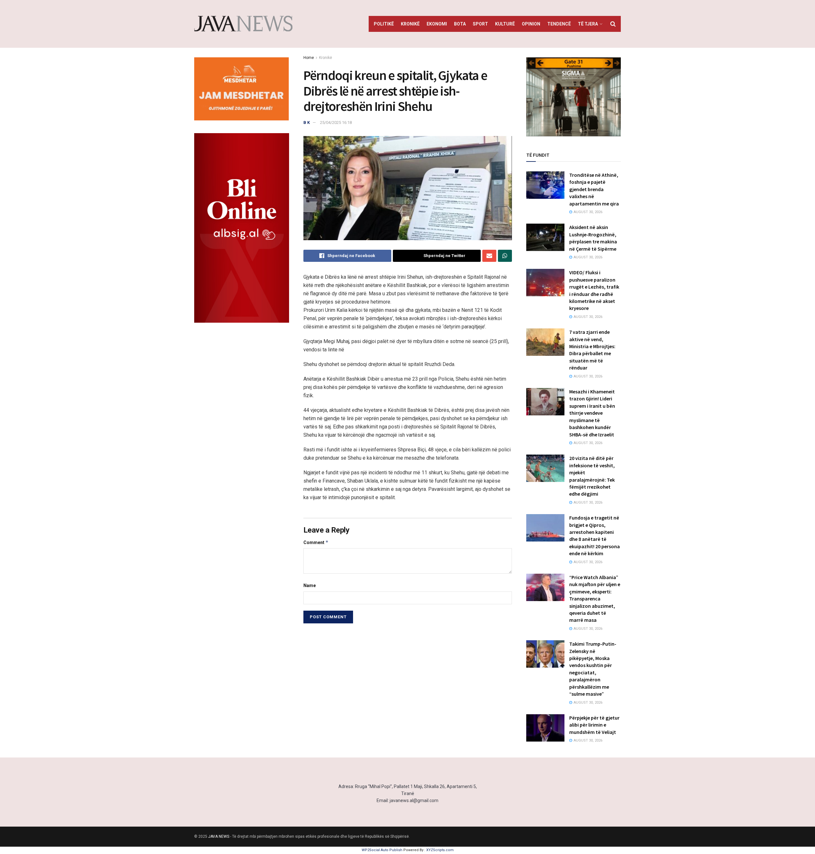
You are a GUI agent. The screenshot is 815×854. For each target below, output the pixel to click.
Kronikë (410, 23)
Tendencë (559, 23)
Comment (316, 542)
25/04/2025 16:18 (336, 122)
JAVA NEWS (218, 836)
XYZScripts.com (440, 850)
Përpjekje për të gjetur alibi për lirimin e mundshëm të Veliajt (594, 724)
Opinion (531, 23)
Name (309, 585)
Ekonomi (437, 23)
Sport (480, 23)
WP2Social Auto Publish (382, 850)
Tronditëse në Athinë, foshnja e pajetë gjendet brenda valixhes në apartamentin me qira (594, 189)
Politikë (384, 23)
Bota (460, 23)
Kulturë (505, 23)
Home (308, 57)
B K (306, 122)
